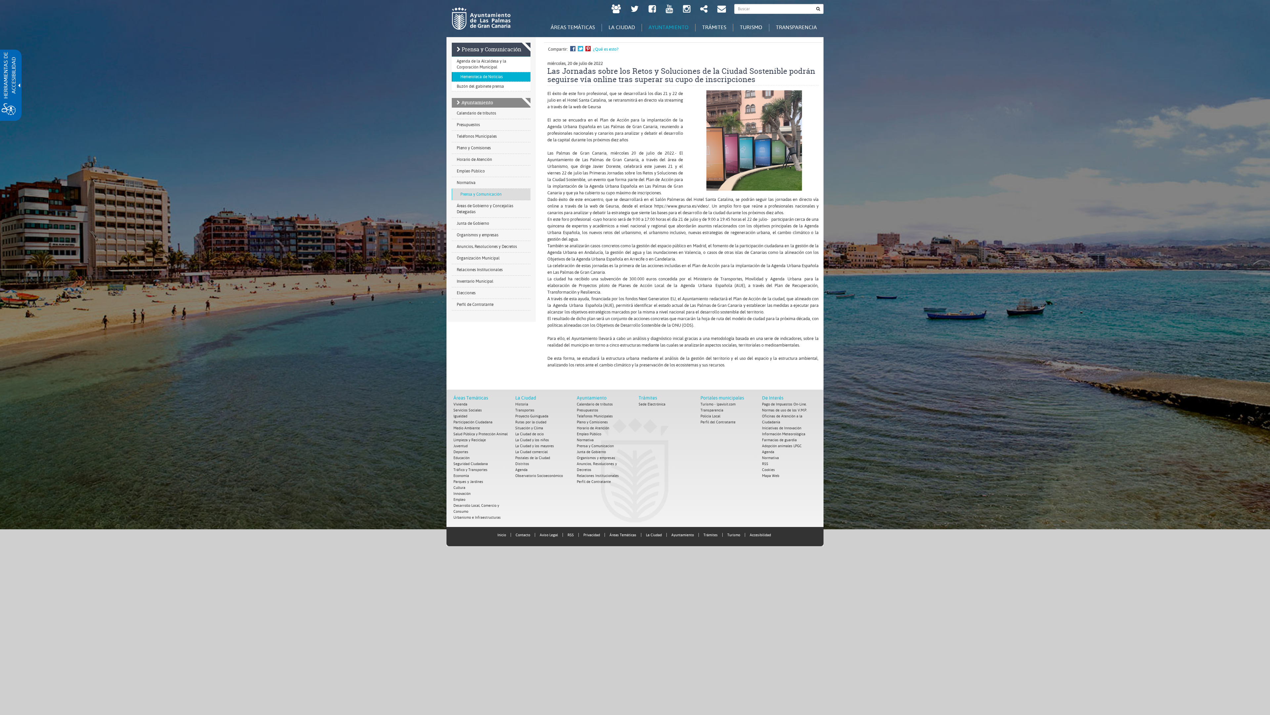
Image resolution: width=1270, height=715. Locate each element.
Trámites (648, 398)
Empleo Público (471, 171)
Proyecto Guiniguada (531, 416)
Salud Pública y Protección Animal (480, 434)
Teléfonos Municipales (477, 136)
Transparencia (711, 410)
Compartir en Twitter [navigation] (580, 48)
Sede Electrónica (652, 404)
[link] (616, 10)
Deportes (460, 452)
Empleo (459, 500)
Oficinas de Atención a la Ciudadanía (782, 419)
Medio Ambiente (466, 428)
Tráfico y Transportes (470, 470)
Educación (461, 458)
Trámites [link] (710, 535)
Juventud (460, 446)
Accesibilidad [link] (760, 535)
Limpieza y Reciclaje (469, 440)
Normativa (466, 182)
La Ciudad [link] (654, 535)
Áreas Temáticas (470, 398)
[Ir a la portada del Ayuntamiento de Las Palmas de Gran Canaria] (481, 18)
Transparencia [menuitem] (796, 27)
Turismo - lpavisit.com (718, 404)
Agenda (521, 470)
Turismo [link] (733, 535)
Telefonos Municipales (595, 416)
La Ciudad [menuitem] (622, 27)
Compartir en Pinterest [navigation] (588, 48)
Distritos (522, 464)
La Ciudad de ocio (529, 434)
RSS (765, 464)
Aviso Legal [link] (549, 535)
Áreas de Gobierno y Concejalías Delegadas (485, 209)
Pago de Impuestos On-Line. (784, 404)
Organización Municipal (478, 258)
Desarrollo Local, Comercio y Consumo (476, 508)
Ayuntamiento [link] (682, 535)
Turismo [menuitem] (751, 27)
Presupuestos (468, 124)
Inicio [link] (501, 535)
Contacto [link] (523, 535)
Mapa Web (770, 476)
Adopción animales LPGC (782, 446)
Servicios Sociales (467, 410)
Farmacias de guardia (779, 440)
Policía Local (710, 416)
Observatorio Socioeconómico (539, 476)
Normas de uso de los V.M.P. (784, 410)
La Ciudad (525, 398)
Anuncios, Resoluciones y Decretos (487, 246)
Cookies (768, 470)
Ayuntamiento (477, 102)
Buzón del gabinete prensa (480, 86)
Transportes (524, 410)
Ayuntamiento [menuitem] (669, 27)
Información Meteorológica (783, 434)
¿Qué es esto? (605, 49)
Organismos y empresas (477, 235)
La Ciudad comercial (531, 452)
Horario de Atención (474, 159)
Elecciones (466, 293)
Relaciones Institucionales (480, 269)
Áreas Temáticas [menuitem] (573, 27)
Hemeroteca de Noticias (481, 76)
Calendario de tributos (476, 113)
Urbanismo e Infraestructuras (477, 517)
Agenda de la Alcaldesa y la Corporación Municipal (481, 64)
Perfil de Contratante (475, 304)
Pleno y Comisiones (474, 148)
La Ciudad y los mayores (534, 446)
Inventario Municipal (475, 281)
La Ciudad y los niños (532, 440)
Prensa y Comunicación (491, 49)
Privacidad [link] (591, 535)
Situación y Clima (529, 428)
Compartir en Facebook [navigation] (572, 48)
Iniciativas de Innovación (781, 428)
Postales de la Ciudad (532, 458)
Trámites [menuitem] (714, 27)
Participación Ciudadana (472, 422)
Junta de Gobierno (473, 223)
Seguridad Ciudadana (470, 464)
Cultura (459, 488)
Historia (521, 404)
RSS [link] (571, 535)
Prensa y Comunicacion (595, 446)
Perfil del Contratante (718, 422)
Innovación (462, 494)
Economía (461, 476)
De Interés (772, 398)
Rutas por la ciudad (530, 422)
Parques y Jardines (468, 482)
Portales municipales (722, 398)
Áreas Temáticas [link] (623, 535)
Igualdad (460, 416)
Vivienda (460, 404)
